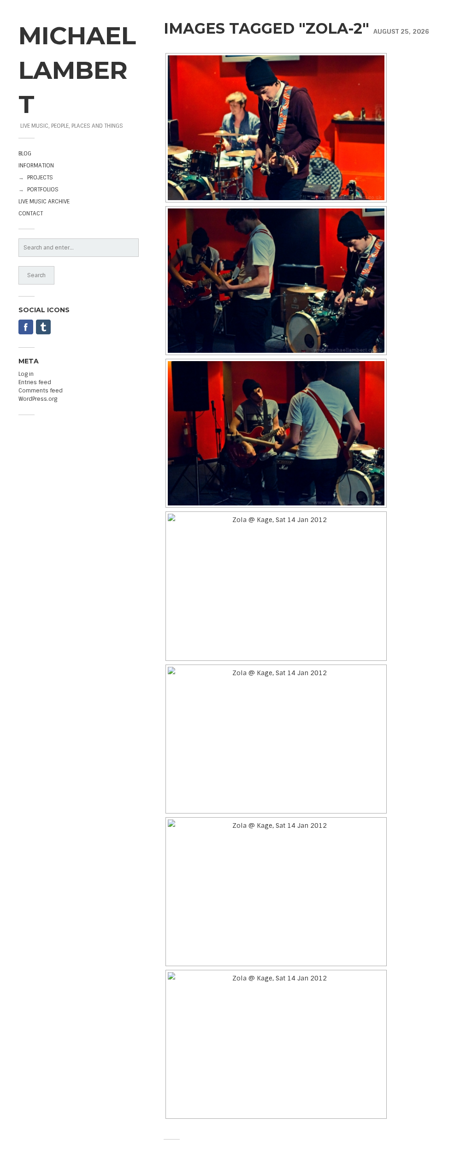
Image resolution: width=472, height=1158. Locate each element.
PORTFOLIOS (43, 189)
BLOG (24, 153)
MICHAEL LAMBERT (77, 69)
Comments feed (40, 390)
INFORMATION (36, 165)
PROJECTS (40, 177)
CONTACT (30, 213)
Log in (26, 374)
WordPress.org (37, 399)
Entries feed (34, 382)
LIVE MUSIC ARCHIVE (44, 201)
